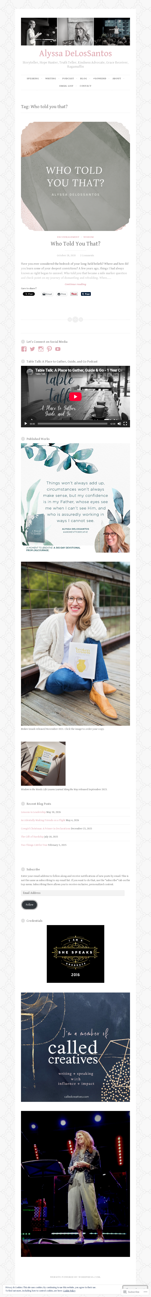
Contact (86, 86)
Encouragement (68, 237)
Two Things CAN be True (34, 845)
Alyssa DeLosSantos (75, 53)
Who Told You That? (75, 244)
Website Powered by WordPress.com (75, 1277)
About (117, 78)
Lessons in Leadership (33, 812)
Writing (50, 78)
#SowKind (99, 78)
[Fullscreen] (125, 423)
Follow (29, 904)
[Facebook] (24, 349)
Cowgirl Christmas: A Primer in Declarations (45, 828)
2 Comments (87, 255)
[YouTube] (58, 349)
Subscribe (33, 869)
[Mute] (119, 423)
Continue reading (53, 284)
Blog (83, 78)
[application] (75, 396)
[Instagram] (41, 349)
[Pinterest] (50, 349)
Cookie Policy (69, 1291)
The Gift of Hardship (32, 836)
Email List (66, 86)
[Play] (26, 423)
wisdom (88, 237)
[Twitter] (33, 349)
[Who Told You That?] (75, 176)
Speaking (33, 78)
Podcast (68, 78)
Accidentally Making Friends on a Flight (43, 820)
